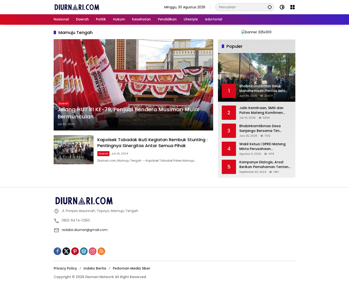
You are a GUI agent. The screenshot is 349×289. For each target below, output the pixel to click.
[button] (269, 7)
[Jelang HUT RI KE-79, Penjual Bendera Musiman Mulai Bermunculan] (133, 84)
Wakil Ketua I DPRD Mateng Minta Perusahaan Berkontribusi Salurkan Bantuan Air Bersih (262, 146)
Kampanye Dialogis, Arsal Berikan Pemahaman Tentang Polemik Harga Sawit (265, 164)
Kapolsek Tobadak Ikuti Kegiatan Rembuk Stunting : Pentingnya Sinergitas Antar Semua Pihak (152, 143)
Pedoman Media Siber (131, 268)
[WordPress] (84, 251)
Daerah (63, 103)
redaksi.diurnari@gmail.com (85, 229)
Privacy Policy (65, 268)
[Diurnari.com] (77, 7)
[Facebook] (57, 251)
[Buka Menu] (292, 7)
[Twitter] (66, 251)
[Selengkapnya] (174, 201)
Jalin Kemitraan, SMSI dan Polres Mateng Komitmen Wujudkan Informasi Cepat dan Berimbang (262, 110)
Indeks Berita (95, 268)
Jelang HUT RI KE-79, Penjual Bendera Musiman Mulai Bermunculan (128, 113)
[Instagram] (92, 251)
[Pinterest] (75, 251)
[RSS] (101, 251)
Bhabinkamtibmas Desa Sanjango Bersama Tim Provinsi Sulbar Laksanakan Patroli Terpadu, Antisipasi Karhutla (262, 128)
